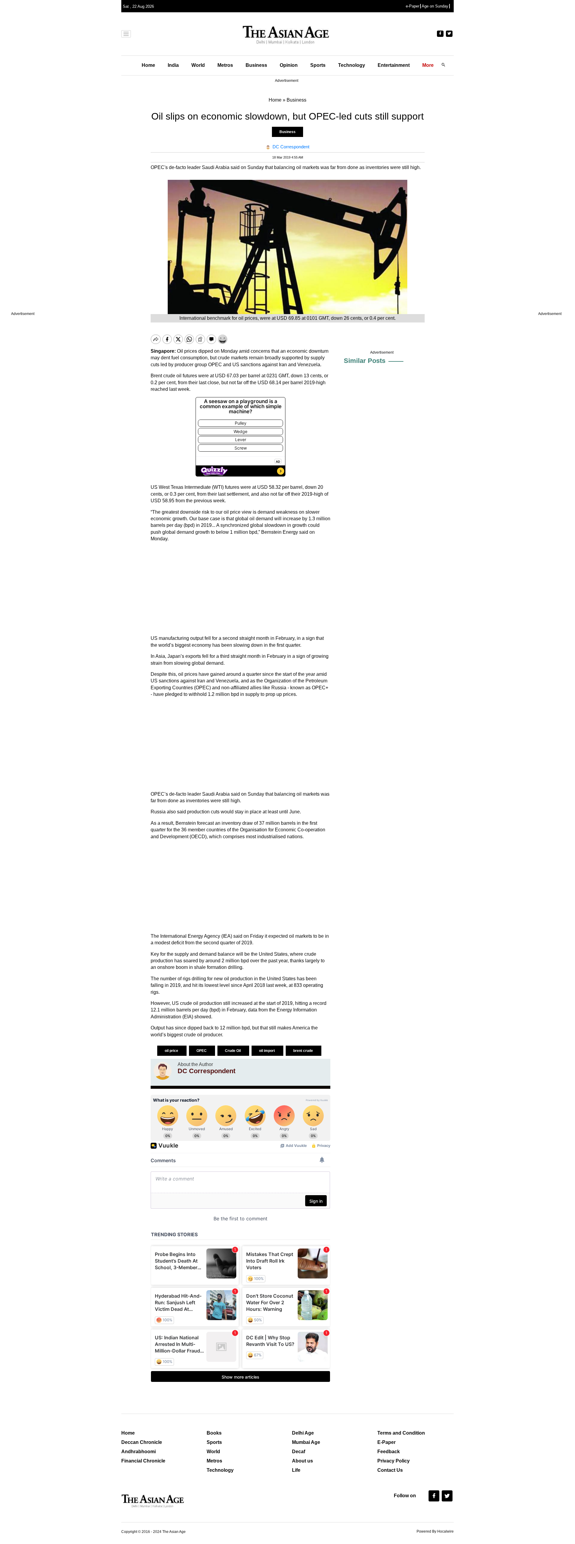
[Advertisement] (240, 589)
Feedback (388, 1451)
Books (214, 1433)
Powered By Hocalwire (435, 1531)
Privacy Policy (393, 1460)
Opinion (289, 65)
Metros (225, 65)
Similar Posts (364, 360)
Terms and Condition (401, 1433)
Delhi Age (303, 1433)
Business (256, 65)
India (173, 65)
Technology (351, 65)
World (198, 65)
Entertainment (394, 65)
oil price (172, 1051)
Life (296, 1470)
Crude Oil (233, 1051)
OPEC (202, 1051)
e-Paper (412, 6)
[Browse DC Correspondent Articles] (163, 1071)
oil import (267, 1051)
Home (148, 65)
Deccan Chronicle (141, 1442)
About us (302, 1460)
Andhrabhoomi (138, 1451)
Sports (318, 65)
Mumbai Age (306, 1442)
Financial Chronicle (143, 1460)
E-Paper (386, 1442)
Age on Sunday (435, 6)
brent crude (303, 1051)
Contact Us (390, 1470)
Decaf (298, 1451)
